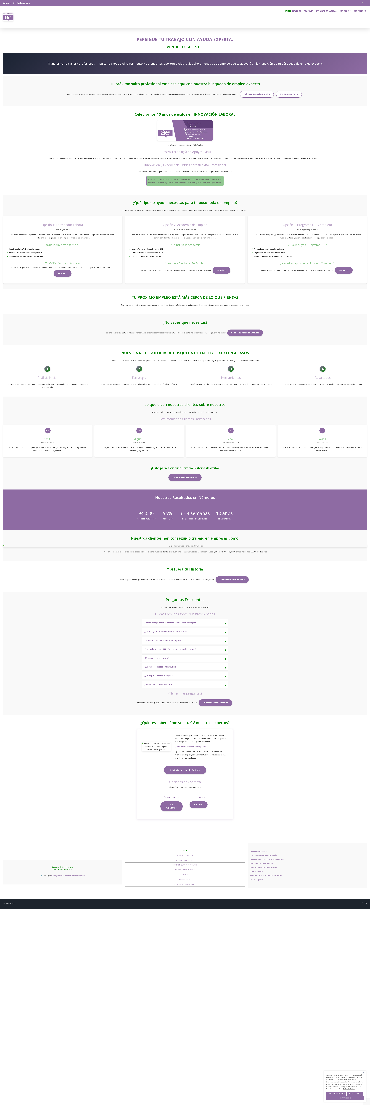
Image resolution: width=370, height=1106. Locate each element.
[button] (365, 11)
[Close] (364, 1072)
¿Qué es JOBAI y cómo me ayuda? (159, 675)
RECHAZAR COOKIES (355, 1094)
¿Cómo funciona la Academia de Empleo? (162, 640)
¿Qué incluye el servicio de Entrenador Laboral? (165, 631)
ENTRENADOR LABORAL (185, 860)
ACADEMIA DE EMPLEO (185, 855)
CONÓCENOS (185, 879)
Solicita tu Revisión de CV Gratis (185, 770)
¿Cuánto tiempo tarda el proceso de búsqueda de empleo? (170, 622)
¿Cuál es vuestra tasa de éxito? (158, 684)
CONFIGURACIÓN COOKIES (336, 1094)
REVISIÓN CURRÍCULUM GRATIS (185, 865)
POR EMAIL (199, 804)
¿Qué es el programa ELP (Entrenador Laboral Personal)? (170, 649)
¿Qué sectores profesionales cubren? (160, 666)
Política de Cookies (349, 1089)
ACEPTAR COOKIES (345, 1098)
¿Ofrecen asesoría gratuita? (156, 658)
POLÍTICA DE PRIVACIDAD (185, 884)
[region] (345, 1086)
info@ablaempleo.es (21, 3)
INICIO (185, 850)
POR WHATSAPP (171, 806)
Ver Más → (62, 273)
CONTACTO (185, 874)
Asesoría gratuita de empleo (185, 870)
